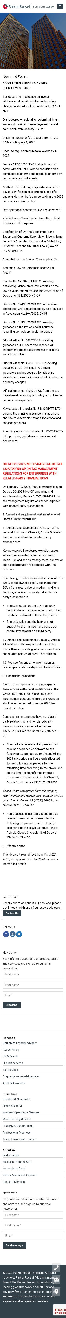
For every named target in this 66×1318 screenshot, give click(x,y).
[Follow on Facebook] (6, 934)
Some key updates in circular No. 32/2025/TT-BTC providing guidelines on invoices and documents (33, 436)
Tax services (10, 1069)
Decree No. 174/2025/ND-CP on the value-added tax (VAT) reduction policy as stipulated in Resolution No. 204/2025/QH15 (33, 308)
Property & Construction (18, 1126)
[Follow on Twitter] (19, 934)
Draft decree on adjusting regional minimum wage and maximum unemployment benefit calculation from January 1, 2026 (31, 124)
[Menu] (60, 7)
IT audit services (13, 1063)
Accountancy (11, 1049)
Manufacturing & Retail (17, 1119)
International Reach (14, 1168)
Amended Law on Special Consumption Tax (31, 259)
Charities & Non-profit (16, 1099)
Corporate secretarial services (21, 1076)
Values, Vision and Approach (20, 1175)
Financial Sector (12, 1105)
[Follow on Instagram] (13, 934)
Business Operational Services (21, 1112)
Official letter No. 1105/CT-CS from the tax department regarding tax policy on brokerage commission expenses (32, 395)
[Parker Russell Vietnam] (28, 6)
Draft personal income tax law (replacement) (32, 210)
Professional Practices (17, 1132)
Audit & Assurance (14, 1083)
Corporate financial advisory (20, 1043)
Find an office (11, 1155)
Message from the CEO (17, 1162)
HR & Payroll (10, 1056)
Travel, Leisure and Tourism (19, 1139)
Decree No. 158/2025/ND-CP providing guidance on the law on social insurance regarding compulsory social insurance (28, 326)
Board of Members (14, 1182)
